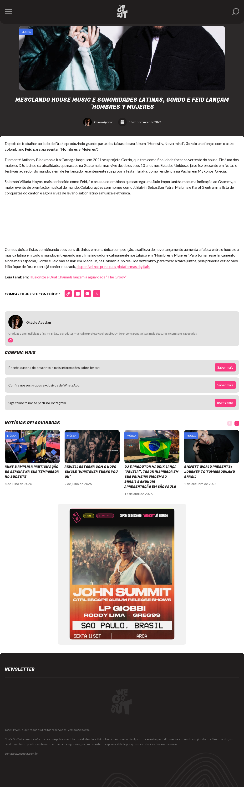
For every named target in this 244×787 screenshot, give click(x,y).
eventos (152, 739)
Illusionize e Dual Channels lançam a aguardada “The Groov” (78, 277)
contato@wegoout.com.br (21, 753)
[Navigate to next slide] (236, 423)
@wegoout (225, 403)
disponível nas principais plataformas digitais (113, 266)
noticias (71, 739)
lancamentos (113, 739)
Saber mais (225, 367)
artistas (99, 739)
